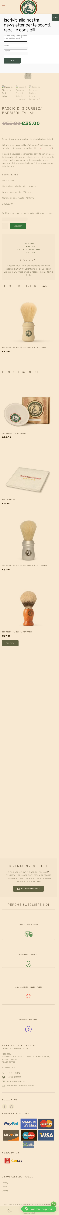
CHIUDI (55, 17)
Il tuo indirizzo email (13, 38)
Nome (6, 45)
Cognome (7, 51)
